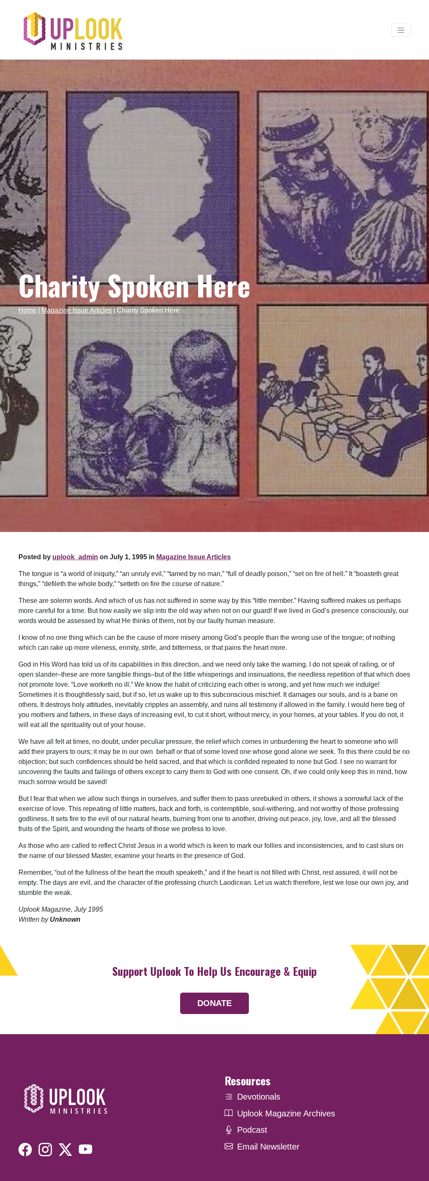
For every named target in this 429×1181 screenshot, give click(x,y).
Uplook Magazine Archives (286, 1113)
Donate (214, 1003)
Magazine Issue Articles (76, 310)
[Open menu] (401, 29)
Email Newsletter (268, 1146)
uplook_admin (75, 557)
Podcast (252, 1129)
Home (27, 310)
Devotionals (258, 1096)
